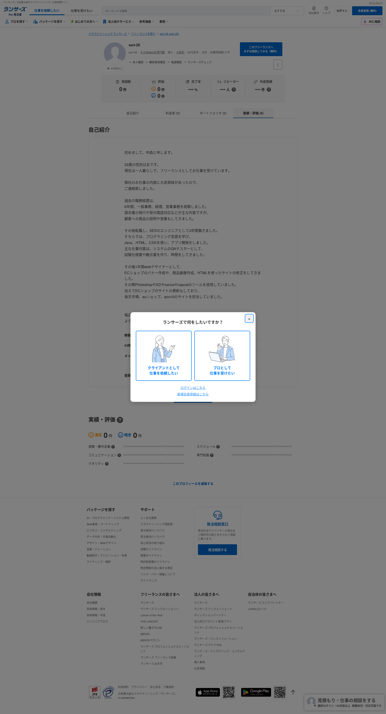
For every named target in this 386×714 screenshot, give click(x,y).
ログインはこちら (193, 387)
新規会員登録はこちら (193, 394)
